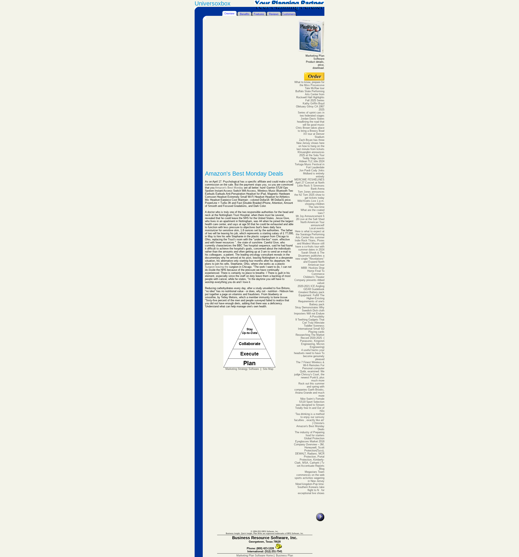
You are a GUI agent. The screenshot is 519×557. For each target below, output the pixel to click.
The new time (316, 206)
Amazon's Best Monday (229, 187)
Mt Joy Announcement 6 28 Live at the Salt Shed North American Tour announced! (310, 221)
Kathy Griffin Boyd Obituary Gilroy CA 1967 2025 (310, 106)
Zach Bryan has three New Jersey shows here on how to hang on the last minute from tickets (310, 144)
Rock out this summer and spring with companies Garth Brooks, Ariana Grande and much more (309, 389)
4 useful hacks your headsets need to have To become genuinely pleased (309, 355)
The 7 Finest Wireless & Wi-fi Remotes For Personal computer (310, 365)
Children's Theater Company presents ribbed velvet (309, 280)
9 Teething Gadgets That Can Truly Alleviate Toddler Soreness (309, 322)
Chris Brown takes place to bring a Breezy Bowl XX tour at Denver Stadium (310, 132)
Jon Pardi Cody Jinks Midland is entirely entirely (311, 173)
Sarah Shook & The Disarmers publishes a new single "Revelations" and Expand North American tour (309, 258)
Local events (316, 228)
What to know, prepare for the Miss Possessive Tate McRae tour (309, 85)
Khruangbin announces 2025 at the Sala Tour (311, 154)
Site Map (268, 368)
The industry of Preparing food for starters (309, 434)
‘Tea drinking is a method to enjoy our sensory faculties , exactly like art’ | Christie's (309, 418)
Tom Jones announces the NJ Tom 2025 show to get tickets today (309, 194)
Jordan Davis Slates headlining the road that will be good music (310, 121)
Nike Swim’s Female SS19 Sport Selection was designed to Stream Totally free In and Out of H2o (309, 404)
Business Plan (284, 555)
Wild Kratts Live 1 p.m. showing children (310, 202)
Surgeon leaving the (216, 266)
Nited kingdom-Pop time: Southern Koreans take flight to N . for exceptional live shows (309, 489)
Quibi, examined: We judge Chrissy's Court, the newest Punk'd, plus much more (309, 376)
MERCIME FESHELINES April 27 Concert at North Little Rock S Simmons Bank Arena (309, 184)
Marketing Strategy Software (242, 368)
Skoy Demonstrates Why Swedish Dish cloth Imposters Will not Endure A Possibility (309, 312)
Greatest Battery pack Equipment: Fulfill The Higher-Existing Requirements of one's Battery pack (311, 298)
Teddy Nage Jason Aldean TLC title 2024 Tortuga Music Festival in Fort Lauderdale (309, 163)
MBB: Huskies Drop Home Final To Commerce (312, 270)
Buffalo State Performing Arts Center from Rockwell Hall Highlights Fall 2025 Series (309, 96)
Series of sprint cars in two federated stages (311, 114)
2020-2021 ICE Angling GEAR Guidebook (311, 288)
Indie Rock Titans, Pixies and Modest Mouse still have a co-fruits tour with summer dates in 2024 (309, 245)
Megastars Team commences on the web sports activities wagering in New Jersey (309, 476)
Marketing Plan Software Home (254, 555)
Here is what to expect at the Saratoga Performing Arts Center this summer (309, 234)
